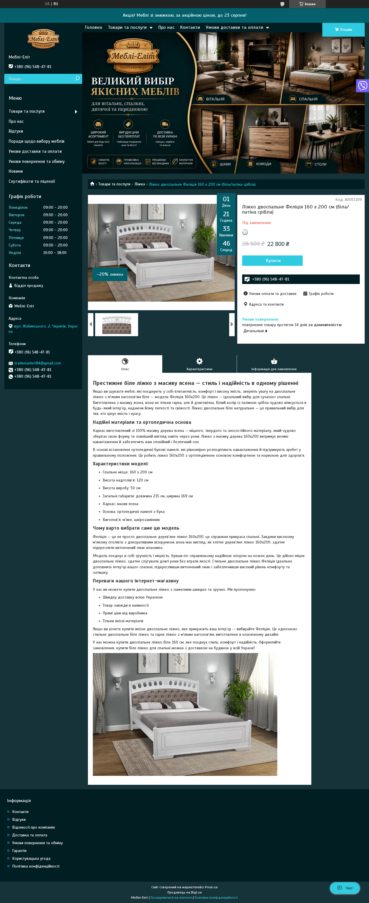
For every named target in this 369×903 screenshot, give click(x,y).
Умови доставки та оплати (234, 27)
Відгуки (16, 131)
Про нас (166, 27)
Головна (93, 27)
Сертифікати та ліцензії (32, 181)
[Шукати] (77, 79)
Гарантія (19, 850)
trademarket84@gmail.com (37, 363)
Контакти (190, 27)
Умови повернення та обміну (37, 161)
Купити (273, 261)
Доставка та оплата (29, 835)
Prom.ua (211, 887)
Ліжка (140, 184)
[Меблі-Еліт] (43, 38)
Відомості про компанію (33, 827)
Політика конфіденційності (35, 866)
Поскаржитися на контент (171, 898)
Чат (349, 888)
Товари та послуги (127, 27)
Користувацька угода (31, 858)
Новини (16, 171)
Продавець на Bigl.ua (184, 892)
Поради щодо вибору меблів (37, 141)
